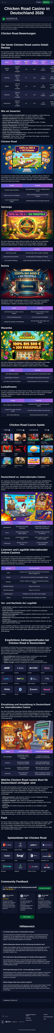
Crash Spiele (32, 429)
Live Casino (19, 429)
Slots (46, 429)
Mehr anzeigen (27, 916)
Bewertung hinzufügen (45, 888)
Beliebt (6, 429)
